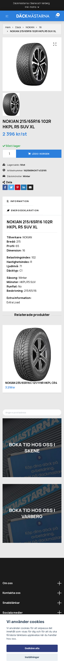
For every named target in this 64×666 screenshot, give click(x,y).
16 (40, 40)
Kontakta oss (11, 606)
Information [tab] (19, 214)
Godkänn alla (32, 648)
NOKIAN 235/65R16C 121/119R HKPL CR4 (31, 396)
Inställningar (32, 657)
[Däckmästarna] (32, 21)
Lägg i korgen (40, 166)
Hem (8, 40)
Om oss (8, 596)
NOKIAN (30, 40)
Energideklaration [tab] (24, 223)
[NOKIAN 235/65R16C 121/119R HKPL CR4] (32, 367)
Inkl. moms (31, 7)
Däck (18, 40)
